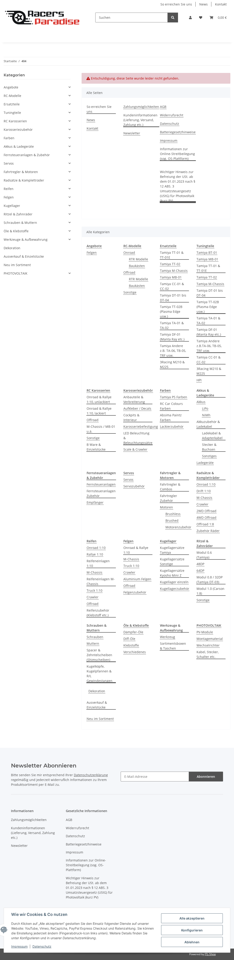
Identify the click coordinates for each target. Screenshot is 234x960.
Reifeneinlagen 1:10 (98, 563)
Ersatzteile (12, 104)
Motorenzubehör (178, 527)
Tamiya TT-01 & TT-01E (171, 254)
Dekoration (96, 691)
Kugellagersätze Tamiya (172, 550)
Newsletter (131, 133)
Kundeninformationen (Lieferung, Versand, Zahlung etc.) (140, 120)
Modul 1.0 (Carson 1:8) (210, 591)
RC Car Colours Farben (171, 406)
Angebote (11, 87)
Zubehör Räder (208, 531)
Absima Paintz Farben (171, 417)
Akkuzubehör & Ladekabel (208, 424)
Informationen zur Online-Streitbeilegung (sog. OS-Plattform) (177, 154)
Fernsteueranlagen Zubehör (101, 493)
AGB (163, 106)
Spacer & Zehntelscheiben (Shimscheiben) (99, 655)
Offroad (129, 272)
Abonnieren (206, 776)
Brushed (171, 520)
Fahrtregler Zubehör (168, 498)
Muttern (93, 643)
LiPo (205, 408)
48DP (200, 564)
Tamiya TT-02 (170, 264)
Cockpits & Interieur (131, 417)
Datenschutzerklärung (91, 775)
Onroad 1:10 (206, 484)
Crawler (202, 504)
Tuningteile (12, 112)
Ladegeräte (205, 462)
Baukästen (137, 266)
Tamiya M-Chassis (174, 270)
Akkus (201, 402)
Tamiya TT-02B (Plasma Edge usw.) (171, 311)
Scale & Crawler (135, 449)
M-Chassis (204, 497)
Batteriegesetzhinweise (178, 132)
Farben (9, 138)
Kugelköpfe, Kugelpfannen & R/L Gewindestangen (99, 673)
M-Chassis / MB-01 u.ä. (101, 428)
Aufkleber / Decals (137, 408)
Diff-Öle (129, 638)
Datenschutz (41, 946)
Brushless (173, 514)
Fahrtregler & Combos (170, 486)
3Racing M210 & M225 (172, 364)
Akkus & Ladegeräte (19, 146)
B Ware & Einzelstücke (96, 447)
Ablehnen (191, 942)
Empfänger (95, 502)
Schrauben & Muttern (20, 222)
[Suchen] (173, 17)
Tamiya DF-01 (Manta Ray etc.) (172, 336)
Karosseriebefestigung (140, 426)
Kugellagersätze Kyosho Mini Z (172, 573)
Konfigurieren (192, 930)
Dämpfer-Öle (133, 632)
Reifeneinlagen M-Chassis (101, 581)
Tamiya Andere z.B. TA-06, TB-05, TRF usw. (173, 351)
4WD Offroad (206, 517)
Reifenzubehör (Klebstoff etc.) (98, 612)
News (203, 4)
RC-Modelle (12, 96)
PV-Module (205, 632)
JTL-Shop (210, 954)
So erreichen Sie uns (176, 4)
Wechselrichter (208, 645)
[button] (190, 17)
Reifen (8, 189)
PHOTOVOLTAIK (15, 273)
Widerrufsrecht (171, 115)
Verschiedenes (134, 652)
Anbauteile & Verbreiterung (134, 399)
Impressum (19, 946)
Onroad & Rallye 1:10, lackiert (99, 410)
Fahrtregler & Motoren (21, 172)
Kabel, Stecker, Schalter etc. (208, 654)
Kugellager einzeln (174, 582)
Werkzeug (167, 637)
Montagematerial (210, 638)
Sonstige (129, 292)
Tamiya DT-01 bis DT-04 (173, 297)
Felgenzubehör (134, 592)
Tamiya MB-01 (171, 277)
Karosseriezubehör (18, 129)
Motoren (166, 507)
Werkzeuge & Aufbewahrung (26, 239)
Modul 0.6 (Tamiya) (204, 554)
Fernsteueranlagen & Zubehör (27, 155)
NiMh (206, 415)
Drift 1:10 (204, 491)
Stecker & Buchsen (209, 447)
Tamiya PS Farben (173, 397)
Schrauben (95, 637)
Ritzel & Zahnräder (18, 214)
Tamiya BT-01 (207, 252)
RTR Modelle (138, 259)
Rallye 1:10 (95, 554)
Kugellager (12, 205)
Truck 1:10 (94, 590)
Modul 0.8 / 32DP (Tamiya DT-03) (210, 579)
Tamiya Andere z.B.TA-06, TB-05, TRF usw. (209, 346)
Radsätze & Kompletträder (24, 180)
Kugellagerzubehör (174, 588)
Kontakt (221, 4)
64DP (200, 570)
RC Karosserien (15, 121)
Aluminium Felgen (137, 579)
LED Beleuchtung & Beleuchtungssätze (137, 438)
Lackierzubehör (171, 426)
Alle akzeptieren (192, 918)
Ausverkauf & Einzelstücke (97, 704)
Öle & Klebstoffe (16, 231)
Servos (128, 479)
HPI (199, 380)
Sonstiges (209, 456)
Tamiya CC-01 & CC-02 (172, 286)
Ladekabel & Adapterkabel (212, 435)
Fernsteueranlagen (101, 484)
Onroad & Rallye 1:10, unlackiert (99, 399)
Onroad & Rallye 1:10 (135, 550)
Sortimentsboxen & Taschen (173, 645)
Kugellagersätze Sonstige (172, 561)
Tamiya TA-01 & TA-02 (172, 325)
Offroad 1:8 (205, 524)
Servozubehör (134, 486)
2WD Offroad (206, 511)
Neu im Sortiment (100, 719)
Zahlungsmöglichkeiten (141, 106)
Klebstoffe (131, 645)
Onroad (129, 252)
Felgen (92, 252)
